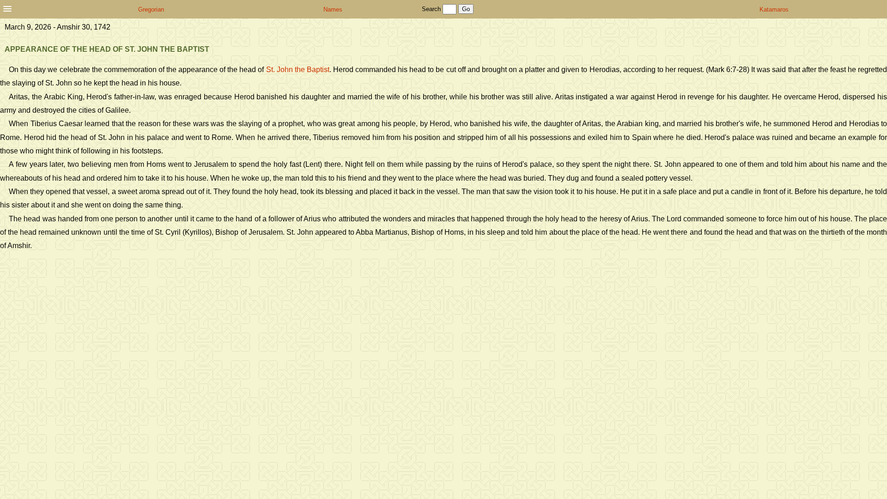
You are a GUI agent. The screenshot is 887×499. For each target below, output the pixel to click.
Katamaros (774, 9)
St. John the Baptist (297, 69)
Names (332, 9)
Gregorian (151, 9)
